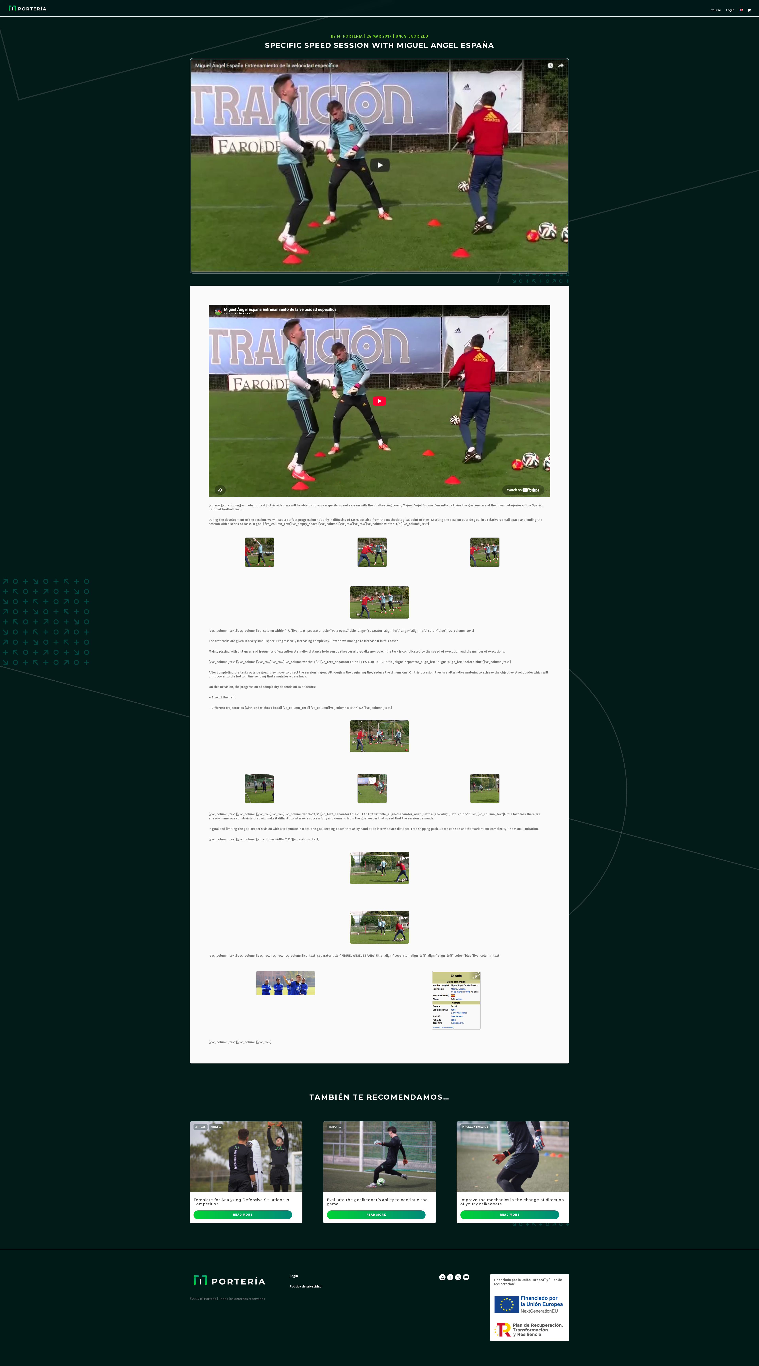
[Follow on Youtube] (466, 1277)
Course (716, 10)
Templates (335, 1127)
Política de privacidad (306, 1286)
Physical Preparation (475, 1127)
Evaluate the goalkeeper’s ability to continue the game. (377, 1202)
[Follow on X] (458, 1277)
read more (243, 1215)
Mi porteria (350, 36)
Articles (200, 1127)
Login (730, 10)
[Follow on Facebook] (450, 1277)
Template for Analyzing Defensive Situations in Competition (241, 1202)
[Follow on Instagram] (442, 1277)
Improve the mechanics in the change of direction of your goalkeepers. (512, 1202)
